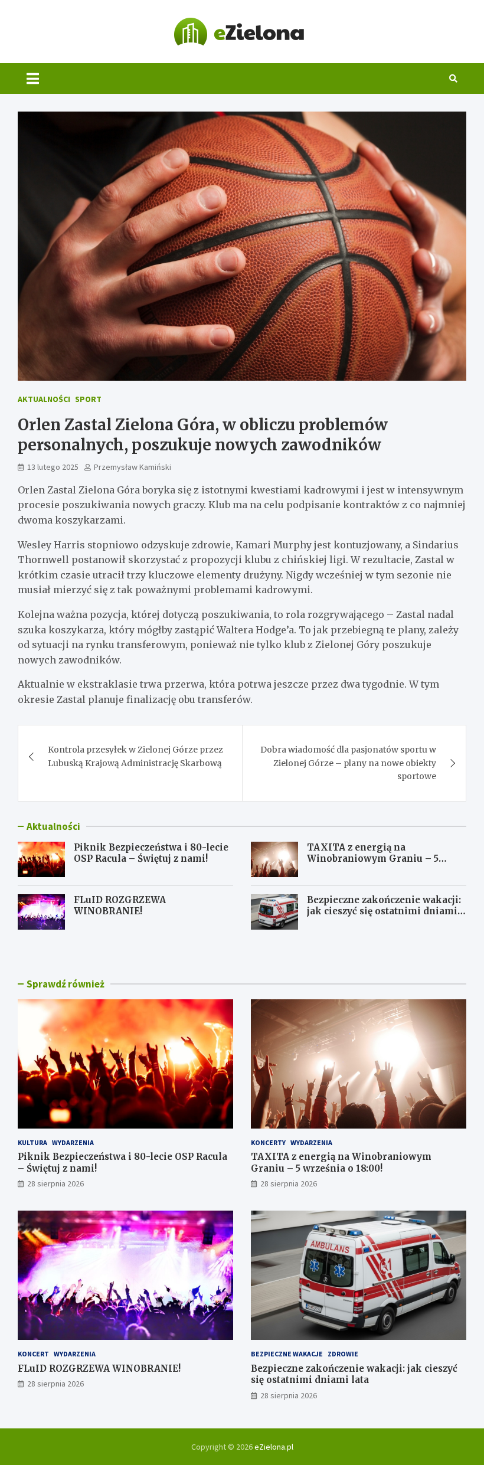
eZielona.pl (273, 1446)
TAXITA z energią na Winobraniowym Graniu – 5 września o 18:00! (373, 859)
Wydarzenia (73, 1142)
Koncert (33, 1353)
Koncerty (268, 1142)
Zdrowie (343, 1353)
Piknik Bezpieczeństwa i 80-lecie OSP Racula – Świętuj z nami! (151, 853)
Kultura (32, 1142)
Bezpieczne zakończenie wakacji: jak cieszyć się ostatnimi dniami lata (384, 911)
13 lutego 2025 (53, 467)
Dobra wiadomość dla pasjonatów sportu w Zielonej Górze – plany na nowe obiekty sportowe (348, 762)
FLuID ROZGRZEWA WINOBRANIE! (120, 905)
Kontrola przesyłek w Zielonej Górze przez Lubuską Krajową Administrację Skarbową (135, 756)
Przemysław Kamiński (132, 467)
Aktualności (44, 399)
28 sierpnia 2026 (55, 1183)
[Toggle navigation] (33, 78)
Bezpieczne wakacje (287, 1353)
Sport (88, 399)
